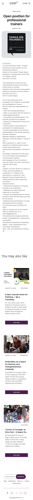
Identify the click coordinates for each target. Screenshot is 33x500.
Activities (24, 425)
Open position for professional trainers (16, 20)
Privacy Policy (16, 483)
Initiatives (24, 288)
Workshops (24, 355)
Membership (12, 481)
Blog (5, 481)
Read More (16, 322)
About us (20, 481)
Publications (16, 11)
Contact (27, 481)
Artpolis (21, 497)
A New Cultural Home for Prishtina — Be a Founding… (16, 297)
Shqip (25, 3)
